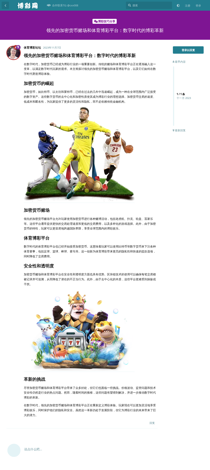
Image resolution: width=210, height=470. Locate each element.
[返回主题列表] (5, 5)
